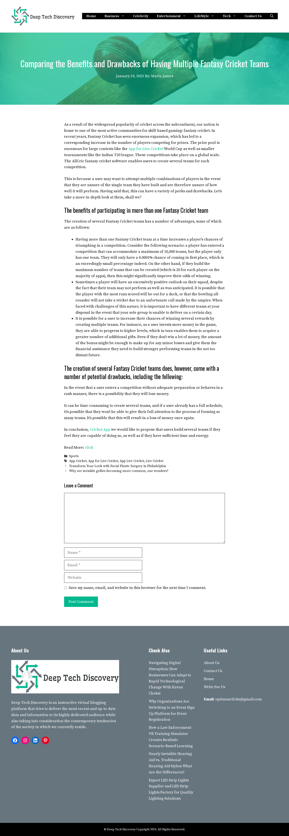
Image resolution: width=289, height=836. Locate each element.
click (89, 447)
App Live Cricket (132, 461)
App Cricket (78, 461)
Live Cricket (154, 461)
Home (91, 16)
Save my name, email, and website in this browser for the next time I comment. (137, 587)
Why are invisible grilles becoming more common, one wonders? (118, 471)
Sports (74, 456)
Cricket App (100, 429)
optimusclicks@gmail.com (238, 699)
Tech (227, 16)
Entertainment (168, 16)
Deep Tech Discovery (29, 702)
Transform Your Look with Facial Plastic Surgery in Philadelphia (117, 466)
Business (112, 16)
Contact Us (253, 16)
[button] (272, 16)
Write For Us (214, 687)
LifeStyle (201, 16)
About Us (211, 662)
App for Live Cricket (145, 148)
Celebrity (140, 16)
